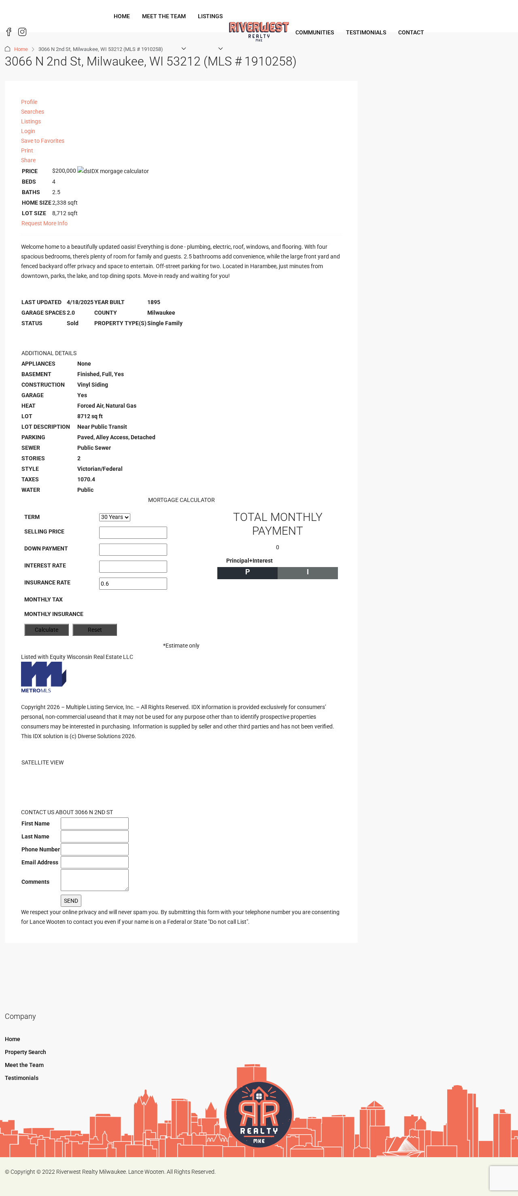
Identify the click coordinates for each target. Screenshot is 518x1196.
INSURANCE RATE (47, 582)
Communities (314, 32)
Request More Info (44, 223)
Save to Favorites (42, 141)
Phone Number (40, 849)
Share (28, 160)
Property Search (25, 1052)
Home (122, 16)
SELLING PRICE (44, 531)
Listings (210, 16)
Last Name (35, 836)
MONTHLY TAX (43, 599)
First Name (35, 823)
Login (28, 131)
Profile (29, 102)
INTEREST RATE (45, 565)
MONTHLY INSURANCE (53, 614)
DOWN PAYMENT (46, 548)
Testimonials (366, 32)
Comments (35, 881)
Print (27, 150)
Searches (32, 111)
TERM (32, 517)
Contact (411, 32)
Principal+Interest (249, 560)
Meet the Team (164, 16)
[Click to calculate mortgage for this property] (113, 171)
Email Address (39, 862)
